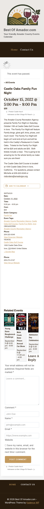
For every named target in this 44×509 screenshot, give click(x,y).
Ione (34, 223)
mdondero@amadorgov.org (16, 176)
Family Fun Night (25, 223)
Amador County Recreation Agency (17, 221)
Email (8, 429)
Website (9, 440)
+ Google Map (9, 251)
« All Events (9, 82)
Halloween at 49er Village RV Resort (20, 114)
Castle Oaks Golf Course (13, 242)
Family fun (8, 215)
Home (14, 49)
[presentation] (9, 319)
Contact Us (26, 49)
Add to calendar (17, 186)
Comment (10, 407)
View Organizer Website (13, 237)
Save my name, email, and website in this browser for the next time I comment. (20, 448)
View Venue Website (12, 262)
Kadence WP (33, 502)
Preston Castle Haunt (15, 111)
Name (8, 418)
